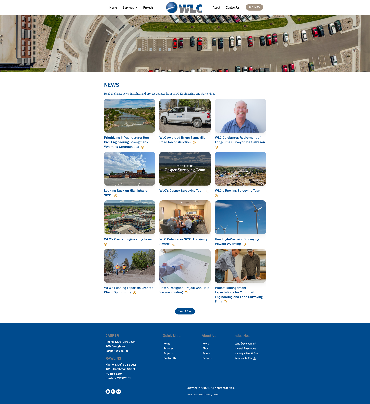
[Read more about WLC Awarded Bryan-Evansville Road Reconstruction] (194, 142)
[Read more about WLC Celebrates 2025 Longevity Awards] (173, 244)
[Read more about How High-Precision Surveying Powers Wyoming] (244, 244)
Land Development (245, 343)
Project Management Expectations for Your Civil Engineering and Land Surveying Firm (239, 295)
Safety (206, 353)
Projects (148, 7)
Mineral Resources (245, 348)
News (205, 343)
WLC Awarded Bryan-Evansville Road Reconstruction (182, 139)
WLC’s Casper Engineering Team (128, 239)
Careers (207, 358)
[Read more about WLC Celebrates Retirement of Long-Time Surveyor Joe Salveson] (216, 147)
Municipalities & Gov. (246, 353)
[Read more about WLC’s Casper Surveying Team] (208, 191)
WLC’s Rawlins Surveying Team (238, 190)
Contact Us (233, 7)
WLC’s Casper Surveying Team (182, 190)
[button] (185, 311)
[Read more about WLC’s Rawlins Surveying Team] (216, 195)
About (216, 7)
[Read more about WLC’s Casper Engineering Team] (105, 244)
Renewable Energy (245, 358)
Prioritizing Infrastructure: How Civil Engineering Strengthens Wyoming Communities (126, 142)
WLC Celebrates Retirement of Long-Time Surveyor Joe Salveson (240, 139)
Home (113, 7)
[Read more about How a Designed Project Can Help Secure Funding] (186, 292)
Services (128, 7)
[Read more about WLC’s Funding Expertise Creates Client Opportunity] (134, 292)
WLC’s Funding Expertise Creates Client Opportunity (128, 290)
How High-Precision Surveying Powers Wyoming (237, 241)
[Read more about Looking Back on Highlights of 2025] (115, 195)
